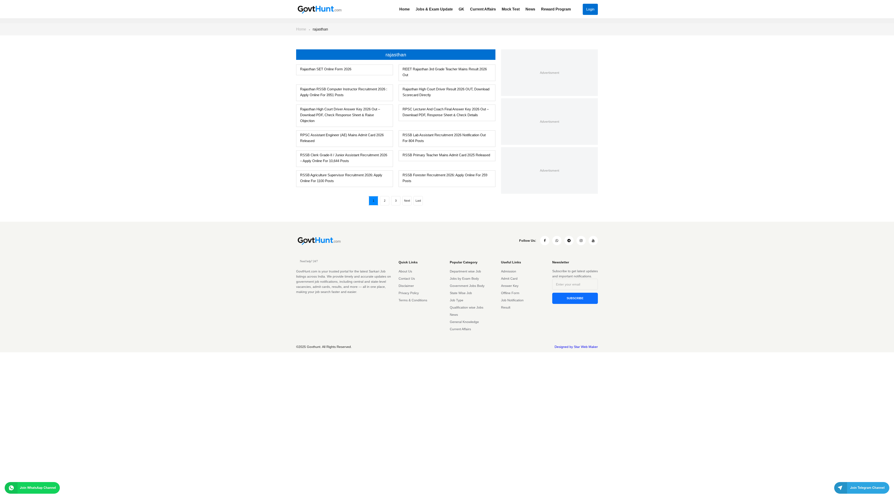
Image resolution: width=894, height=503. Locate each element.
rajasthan (320, 29)
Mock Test (511, 9)
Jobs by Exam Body (464, 278)
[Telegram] (569, 240)
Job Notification (512, 300)
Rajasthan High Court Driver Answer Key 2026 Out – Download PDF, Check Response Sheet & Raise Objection (340, 115)
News (530, 9)
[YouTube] (593, 240)
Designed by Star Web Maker (576, 347)
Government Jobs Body (467, 286)
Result (505, 307)
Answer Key (509, 286)
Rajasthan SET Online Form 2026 (325, 69)
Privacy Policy (409, 293)
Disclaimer (406, 286)
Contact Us (407, 278)
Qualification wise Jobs (466, 307)
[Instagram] (581, 240)
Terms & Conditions (413, 300)
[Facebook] (544, 240)
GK (461, 9)
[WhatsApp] (557, 240)
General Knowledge (464, 322)
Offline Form (510, 293)
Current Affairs (483, 9)
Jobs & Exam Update (434, 9)
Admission (508, 271)
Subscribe (575, 298)
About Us (405, 271)
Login (590, 9)
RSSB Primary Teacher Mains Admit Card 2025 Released (446, 155)
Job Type (456, 300)
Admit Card (509, 278)
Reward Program (556, 9)
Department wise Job (465, 271)
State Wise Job (461, 293)
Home (404, 9)
